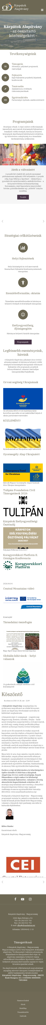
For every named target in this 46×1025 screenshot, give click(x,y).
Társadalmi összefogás (17, 622)
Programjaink (22, 342)
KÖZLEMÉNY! (12, 420)
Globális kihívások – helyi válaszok (19, 657)
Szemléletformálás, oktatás (23, 293)
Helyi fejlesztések (23, 258)
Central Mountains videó (18, 588)
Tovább (23, 197)
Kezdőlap (23, 1008)
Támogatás (17, 63)
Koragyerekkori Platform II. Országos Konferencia (20, 556)
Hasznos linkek (23, 1001)
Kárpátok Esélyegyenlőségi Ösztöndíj (20, 523)
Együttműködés (20, 97)
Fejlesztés (17, 75)
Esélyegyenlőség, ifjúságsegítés (23, 327)
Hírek (23, 1004)
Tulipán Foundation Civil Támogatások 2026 (19, 492)
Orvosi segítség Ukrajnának (20, 382)
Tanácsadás (18, 86)
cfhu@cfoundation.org (26, 925)
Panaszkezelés (23, 1012)
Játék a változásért (23, 169)
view (23, 154)
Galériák (23, 1016)
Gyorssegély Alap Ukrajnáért (21, 454)
